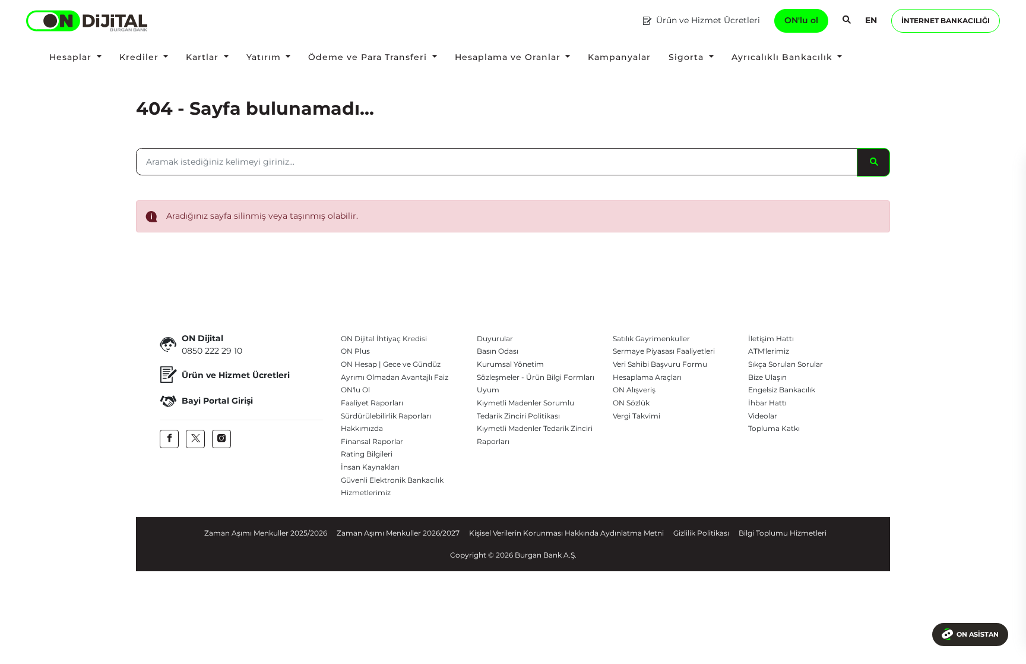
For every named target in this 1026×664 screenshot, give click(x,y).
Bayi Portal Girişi (217, 400)
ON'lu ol (801, 20)
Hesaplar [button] (71, 57)
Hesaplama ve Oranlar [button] (509, 57)
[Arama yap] (847, 20)
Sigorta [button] (688, 57)
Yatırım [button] (265, 57)
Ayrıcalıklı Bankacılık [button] (783, 57)
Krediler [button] (140, 57)
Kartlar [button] (203, 57)
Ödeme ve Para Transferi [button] (369, 57)
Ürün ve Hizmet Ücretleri (708, 20)
